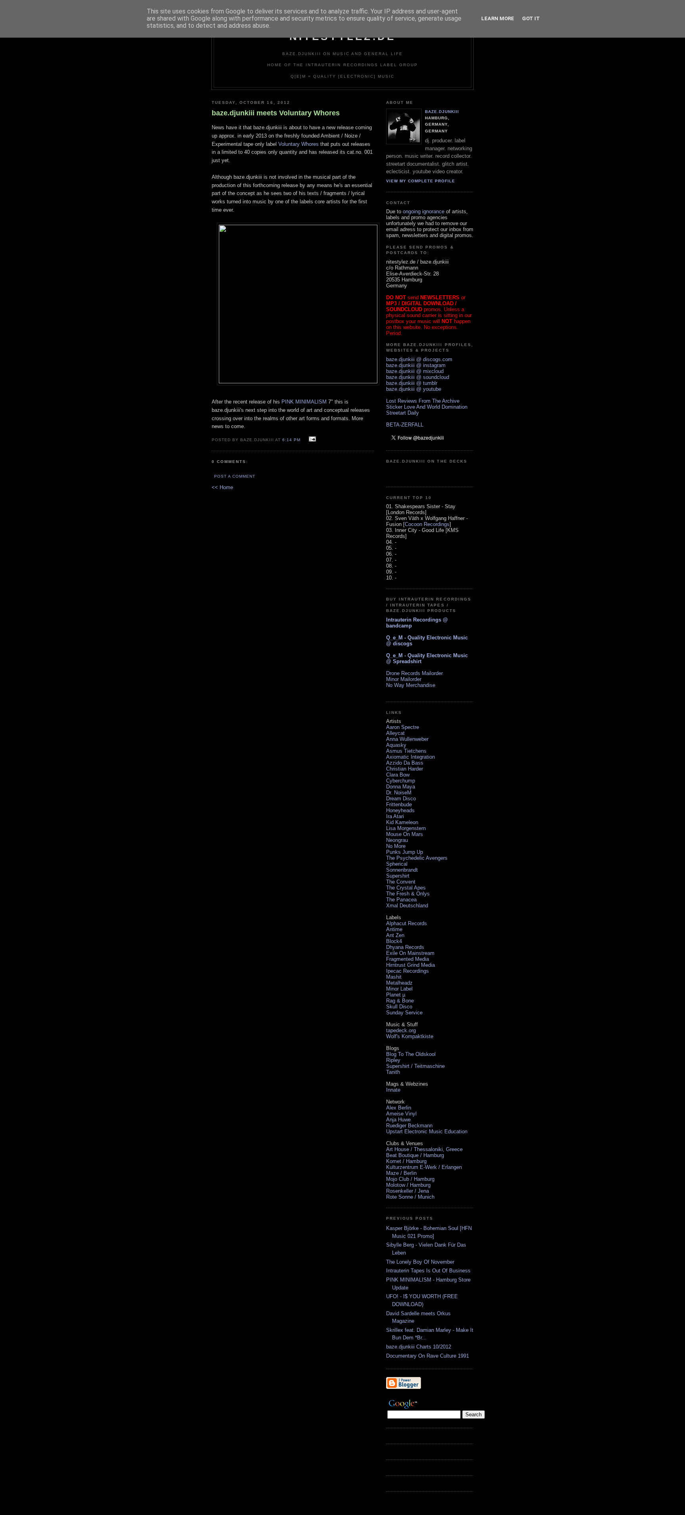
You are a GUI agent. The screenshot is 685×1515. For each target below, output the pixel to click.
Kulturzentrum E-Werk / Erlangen (424, 1167)
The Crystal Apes (406, 888)
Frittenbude (399, 804)
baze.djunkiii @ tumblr (411, 383)
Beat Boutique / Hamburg (415, 1155)
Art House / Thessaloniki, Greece (424, 1149)
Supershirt (397, 876)
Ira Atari (395, 816)
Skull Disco (399, 1007)
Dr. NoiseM (398, 793)
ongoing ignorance (423, 211)
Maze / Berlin (401, 1173)
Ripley (393, 1060)
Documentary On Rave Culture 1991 (427, 1356)
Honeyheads (400, 810)
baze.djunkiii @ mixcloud (415, 371)
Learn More (497, 18)
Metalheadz (399, 983)
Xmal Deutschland (407, 906)
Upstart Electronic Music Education (426, 1131)
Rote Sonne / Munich (410, 1197)
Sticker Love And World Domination (426, 407)
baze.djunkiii (442, 111)
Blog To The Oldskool (411, 1054)
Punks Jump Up (404, 852)
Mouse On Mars (404, 834)
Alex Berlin (398, 1108)
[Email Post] (311, 439)
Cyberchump (400, 781)
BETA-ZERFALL (404, 425)
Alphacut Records (406, 923)
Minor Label (399, 989)
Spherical (397, 864)
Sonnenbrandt (402, 870)
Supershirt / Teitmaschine (415, 1066)
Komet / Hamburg (406, 1161)
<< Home (222, 487)
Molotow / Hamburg (408, 1185)
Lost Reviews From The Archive (422, 401)
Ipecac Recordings (407, 971)
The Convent (400, 882)
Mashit (394, 977)
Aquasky (396, 745)
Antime (394, 929)
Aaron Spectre (402, 727)
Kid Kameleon (402, 822)
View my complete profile (420, 181)
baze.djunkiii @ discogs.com (419, 359)
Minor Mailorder (403, 679)
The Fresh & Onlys (408, 894)
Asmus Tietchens (406, 751)
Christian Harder (404, 769)
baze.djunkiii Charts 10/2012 (418, 1347)
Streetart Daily (402, 413)
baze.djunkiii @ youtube (413, 389)
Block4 (394, 941)
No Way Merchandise (410, 685)
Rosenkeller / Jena (407, 1191)
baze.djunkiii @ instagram (416, 365)
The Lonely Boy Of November (420, 1262)
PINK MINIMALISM (304, 402)
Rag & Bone (400, 1001)
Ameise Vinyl (401, 1114)
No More (396, 846)
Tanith (393, 1072)
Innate (393, 1090)
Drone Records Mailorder (414, 673)
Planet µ (395, 995)
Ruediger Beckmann (409, 1126)
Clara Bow (397, 775)
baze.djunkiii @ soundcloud (417, 377)
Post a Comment (234, 476)
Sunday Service (404, 1013)
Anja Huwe (398, 1120)
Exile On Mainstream (410, 953)
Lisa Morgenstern (406, 828)
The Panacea (401, 900)
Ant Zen (395, 935)
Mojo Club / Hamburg (410, 1179)
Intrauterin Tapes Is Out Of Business (428, 1271)
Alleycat (395, 733)
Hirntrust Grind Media (410, 965)
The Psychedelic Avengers (417, 858)
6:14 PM (291, 440)
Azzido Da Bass (404, 763)
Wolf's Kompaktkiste (409, 1036)
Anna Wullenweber (407, 739)
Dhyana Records (405, 947)
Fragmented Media (407, 959)
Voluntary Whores (298, 144)
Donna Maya (400, 787)
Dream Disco (401, 798)
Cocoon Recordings (427, 524)
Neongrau (397, 840)
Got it (531, 18)
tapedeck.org (401, 1030)
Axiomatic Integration (410, 757)
